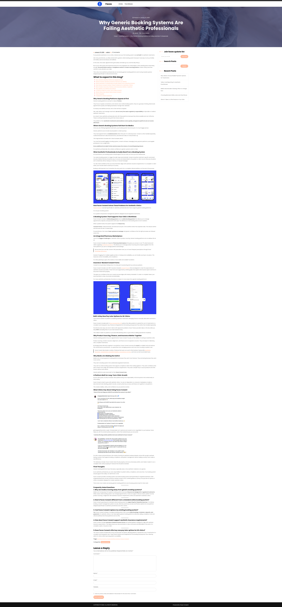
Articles (121, 4)
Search (184, 66)
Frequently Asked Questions (104, 95)
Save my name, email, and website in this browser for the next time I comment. (115, 593)
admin (108, 52)
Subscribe (184, 56)
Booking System (124, 36)
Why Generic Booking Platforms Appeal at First (109, 80)
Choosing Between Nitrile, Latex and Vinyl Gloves (174, 95)
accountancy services (125, 352)
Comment (96, 554)
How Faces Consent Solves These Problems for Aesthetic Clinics (114, 85)
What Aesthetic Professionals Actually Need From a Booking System (115, 83)
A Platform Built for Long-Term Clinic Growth (109, 90)
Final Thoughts (100, 94)
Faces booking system (113, 539)
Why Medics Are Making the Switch (106, 88)
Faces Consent (97, 208)
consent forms (125, 268)
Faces (108, 4)
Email (95, 580)
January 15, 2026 (99, 52)
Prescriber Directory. (101, 251)
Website (95, 587)
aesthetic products (107, 245)
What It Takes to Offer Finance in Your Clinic (173, 99)
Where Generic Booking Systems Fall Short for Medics (111, 81)
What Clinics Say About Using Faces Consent (108, 92)
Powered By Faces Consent (181, 605)
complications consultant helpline (110, 352)
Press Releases (129, 4)
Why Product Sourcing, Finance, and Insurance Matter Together (114, 87)
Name (95, 573)
